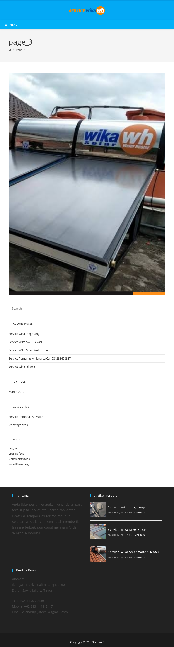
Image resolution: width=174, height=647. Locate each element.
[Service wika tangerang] (98, 509)
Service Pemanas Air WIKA (26, 417)
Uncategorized (18, 425)
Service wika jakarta (22, 367)
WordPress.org (19, 464)
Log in (13, 448)
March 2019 (16, 392)
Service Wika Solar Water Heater (30, 350)
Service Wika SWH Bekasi (25, 342)
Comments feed (19, 459)
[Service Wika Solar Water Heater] (98, 554)
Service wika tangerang (24, 334)
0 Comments (137, 512)
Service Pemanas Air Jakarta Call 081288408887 (40, 358)
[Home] (10, 49)
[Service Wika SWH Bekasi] (98, 531)
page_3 (20, 49)
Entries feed (16, 453)
